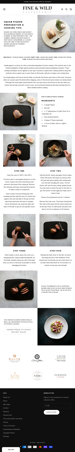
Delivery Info (7, 415)
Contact (5, 408)
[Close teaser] (20, 447)
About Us (6, 397)
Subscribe (52, 412)
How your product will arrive (12, 419)
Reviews (6, 412)
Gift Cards (6, 404)
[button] (11, 449)
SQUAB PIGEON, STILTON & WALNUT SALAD (19, 331)
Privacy (5, 422)
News (5, 401)
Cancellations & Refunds (11, 429)
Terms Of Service (9, 426)
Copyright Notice (9, 433)
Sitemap (6, 436)
